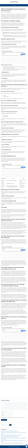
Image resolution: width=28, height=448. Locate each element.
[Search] (10, 425)
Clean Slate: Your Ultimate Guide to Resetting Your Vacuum (9, 436)
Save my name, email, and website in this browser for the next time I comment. (13, 417)
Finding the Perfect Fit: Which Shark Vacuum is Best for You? (10, 431)
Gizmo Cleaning (14, 1)
